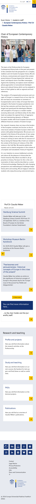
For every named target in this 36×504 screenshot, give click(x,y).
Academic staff (18, 20)
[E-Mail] (18, 446)
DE (30, 2)
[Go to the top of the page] (9, 475)
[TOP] (3, 254)
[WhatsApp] (24, 446)
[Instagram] (6, 452)
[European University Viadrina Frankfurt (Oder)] (9, 9)
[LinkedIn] (12, 452)
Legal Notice (13, 463)
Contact (11, 461)
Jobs (10, 470)
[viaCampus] (6, 446)
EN (27, 2)
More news (17, 297)
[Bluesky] (24, 452)
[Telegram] (30, 446)
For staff (22, 2)
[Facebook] (18, 452)
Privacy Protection (14, 466)
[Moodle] (12, 446)
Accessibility (13, 468)
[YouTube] (30, 452)
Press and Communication (17, 472)
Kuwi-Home (5, 20)
